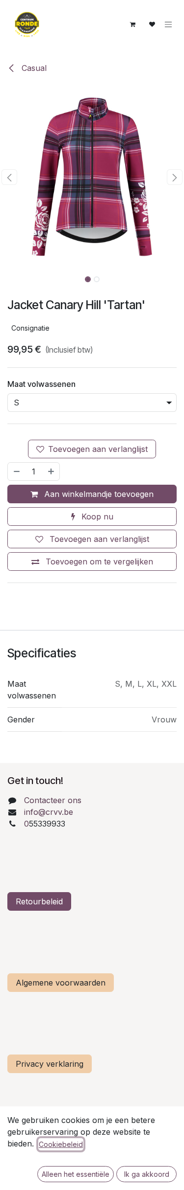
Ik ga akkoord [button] (146, 1174)
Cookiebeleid (61, 1144)
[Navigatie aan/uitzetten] (168, 24)
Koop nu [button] (96, 516)
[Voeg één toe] (51, 471)
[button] (9, 177)
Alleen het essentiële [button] (75, 1174)
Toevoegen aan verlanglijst (98, 449)
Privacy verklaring (49, 1064)
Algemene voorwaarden (60, 983)
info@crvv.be (48, 812)
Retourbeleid (39, 901)
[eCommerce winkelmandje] (132, 24)
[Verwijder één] (16, 471)
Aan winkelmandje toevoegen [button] (98, 494)
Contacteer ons (52, 800)
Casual (33, 68)
